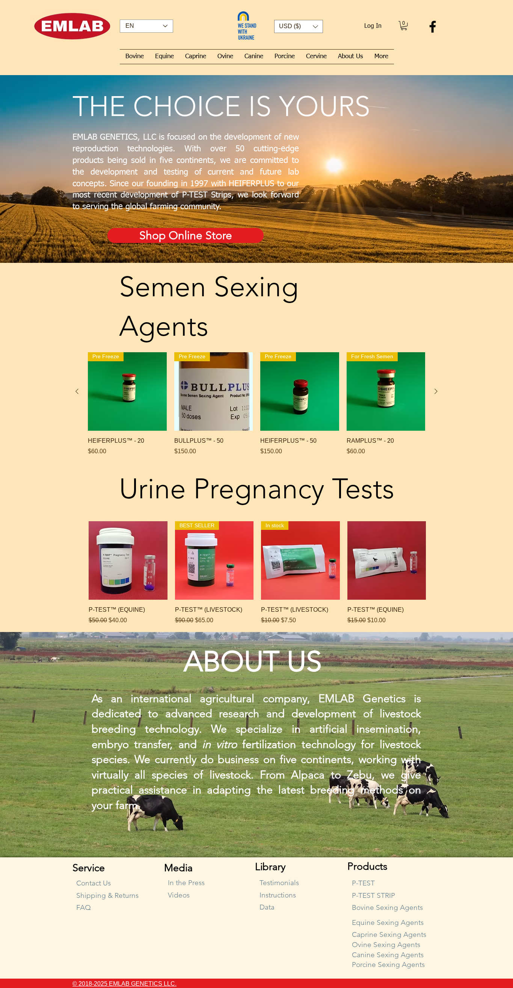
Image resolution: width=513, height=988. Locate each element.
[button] (298, 26)
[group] (256, 404)
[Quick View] (128, 560)
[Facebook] (433, 27)
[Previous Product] (76, 391)
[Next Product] (436, 391)
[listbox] (298, 26)
